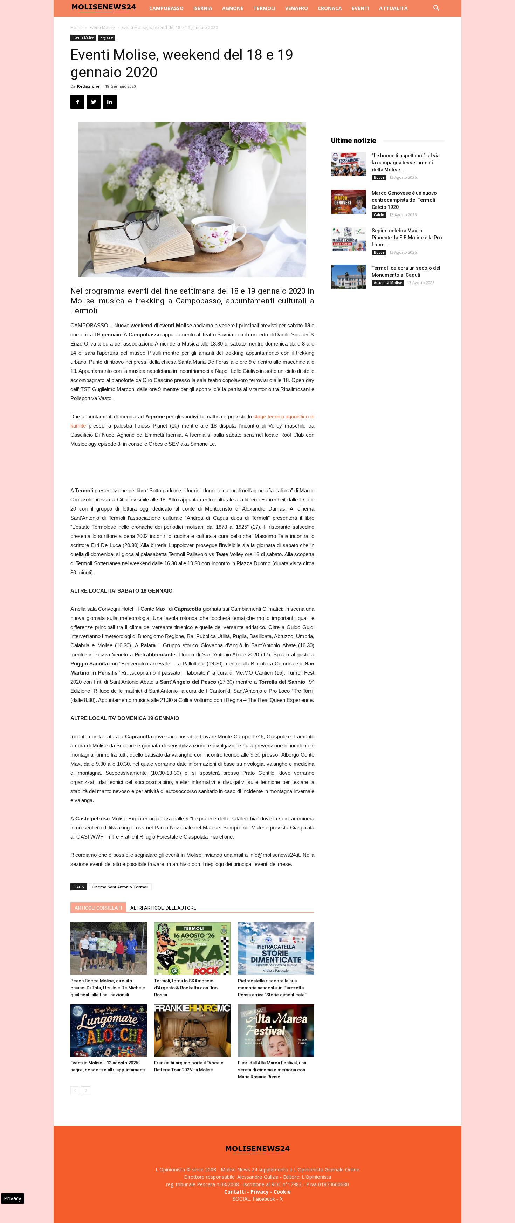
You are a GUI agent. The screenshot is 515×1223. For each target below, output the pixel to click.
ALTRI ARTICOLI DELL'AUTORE (163, 908)
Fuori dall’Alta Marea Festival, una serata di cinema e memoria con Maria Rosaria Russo (272, 1069)
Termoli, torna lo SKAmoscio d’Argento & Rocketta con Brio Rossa (186, 987)
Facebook (264, 1199)
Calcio (379, 214)
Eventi (360, 8)
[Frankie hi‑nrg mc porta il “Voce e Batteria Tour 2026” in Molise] (192, 1030)
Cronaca (330, 8)
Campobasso (166, 8)
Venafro (296, 8)
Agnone (232, 8)
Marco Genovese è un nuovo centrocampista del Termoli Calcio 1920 (404, 200)
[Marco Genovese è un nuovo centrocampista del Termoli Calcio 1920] (348, 202)
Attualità (393, 8)
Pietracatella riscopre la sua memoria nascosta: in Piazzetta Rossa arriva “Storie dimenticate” (272, 987)
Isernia (202, 8)
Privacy (259, 1191)
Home (76, 27)
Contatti (235, 1191)
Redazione (88, 86)
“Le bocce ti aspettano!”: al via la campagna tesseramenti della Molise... (406, 162)
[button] (436, 9)
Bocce (379, 177)
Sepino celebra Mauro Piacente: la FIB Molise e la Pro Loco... (407, 237)
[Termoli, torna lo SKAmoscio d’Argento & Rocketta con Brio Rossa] (192, 948)
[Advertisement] (192, 468)
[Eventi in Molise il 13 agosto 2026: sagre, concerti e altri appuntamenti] (108, 1030)
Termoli (264, 8)
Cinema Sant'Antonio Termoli (120, 886)
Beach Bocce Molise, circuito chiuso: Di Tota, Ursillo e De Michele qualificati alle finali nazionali (107, 987)
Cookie (282, 1191)
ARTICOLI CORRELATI (98, 908)
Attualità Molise (388, 282)
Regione (106, 37)
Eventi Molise (102, 27)
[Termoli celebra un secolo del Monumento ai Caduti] (348, 277)
